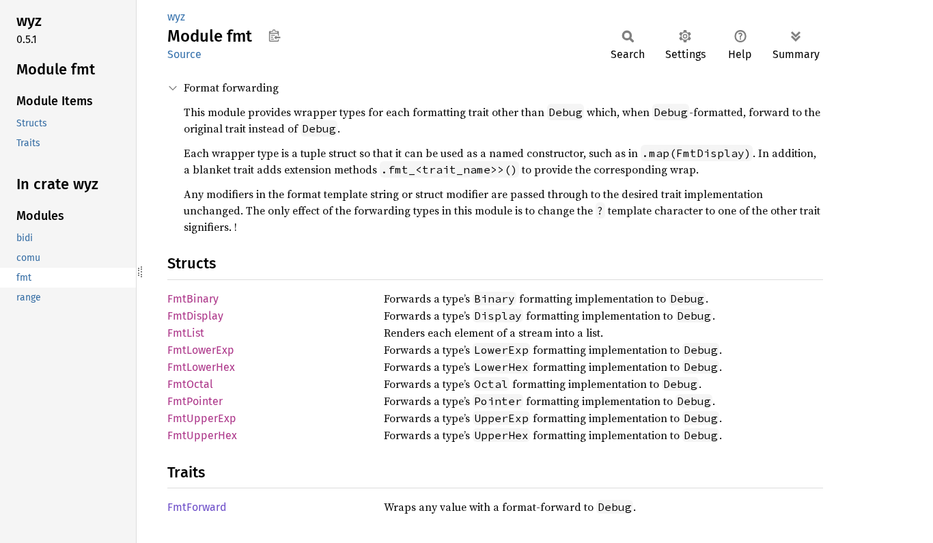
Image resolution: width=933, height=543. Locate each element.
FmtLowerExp (200, 350)
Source (184, 54)
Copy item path (274, 35)
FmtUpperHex (202, 435)
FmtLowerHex (201, 367)
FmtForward (197, 507)
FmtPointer (195, 401)
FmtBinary (193, 298)
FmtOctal (190, 384)
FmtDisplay (195, 315)
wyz (176, 16)
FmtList (185, 332)
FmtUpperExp (201, 418)
